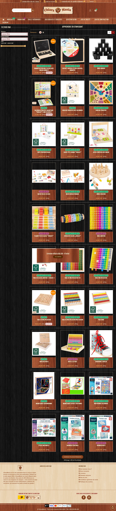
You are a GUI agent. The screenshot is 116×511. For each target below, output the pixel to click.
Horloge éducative (101, 110)
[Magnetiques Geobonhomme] (44, 385)
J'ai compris (58, 256)
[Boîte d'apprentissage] (44, 134)
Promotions (21, 19)
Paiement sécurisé (85, 475)
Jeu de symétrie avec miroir (101, 152)
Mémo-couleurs (101, 194)
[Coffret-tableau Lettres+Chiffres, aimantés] (72, 50)
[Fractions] (101, 301)
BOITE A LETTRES (72, 362)
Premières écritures (72, 445)
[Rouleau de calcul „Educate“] (72, 218)
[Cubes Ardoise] (101, 50)
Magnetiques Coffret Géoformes (72, 403)
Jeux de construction (101, 20)
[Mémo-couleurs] (101, 176)
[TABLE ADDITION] (101, 218)
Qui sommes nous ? (86, 469)
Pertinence (33, 32)
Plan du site (83, 477)
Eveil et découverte (34, 20)
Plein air (5, 23)
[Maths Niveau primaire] (72, 176)
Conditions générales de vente (89, 479)
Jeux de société (85, 20)
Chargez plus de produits (72, 457)
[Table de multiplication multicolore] (72, 301)
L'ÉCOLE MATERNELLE (43, 445)
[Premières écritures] (72, 427)
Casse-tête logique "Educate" (72, 152)
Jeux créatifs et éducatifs (53, 20)
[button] (30, 1)
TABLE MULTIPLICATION (101, 278)
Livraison (83, 473)
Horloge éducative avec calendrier (72, 110)
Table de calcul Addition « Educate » (44, 278)
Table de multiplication (44, 320)
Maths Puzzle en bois (44, 194)
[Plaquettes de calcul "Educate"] (44, 218)
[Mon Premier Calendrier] (101, 385)
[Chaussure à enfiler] (101, 343)
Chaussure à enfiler (101, 362)
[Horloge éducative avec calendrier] (72, 92)
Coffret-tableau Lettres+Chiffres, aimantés (72, 69)
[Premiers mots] (101, 427)
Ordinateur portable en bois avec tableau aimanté (44, 69)
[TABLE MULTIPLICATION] (101, 260)
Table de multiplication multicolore (72, 320)
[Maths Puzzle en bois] (44, 176)
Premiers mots (101, 445)
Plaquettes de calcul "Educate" (43, 236)
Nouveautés (11, 19)
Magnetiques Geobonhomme (44, 403)
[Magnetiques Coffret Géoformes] (72, 385)
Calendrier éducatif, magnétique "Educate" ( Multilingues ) (44, 111)
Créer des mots (43, 362)
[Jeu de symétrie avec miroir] (101, 134)
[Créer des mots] (44, 343)
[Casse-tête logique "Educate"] (72, 134)
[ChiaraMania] (58, 10)
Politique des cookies (86, 481)
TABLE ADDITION (101, 236)
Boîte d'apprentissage (44, 152)
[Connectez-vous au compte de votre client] (91, 10)
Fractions (101, 320)
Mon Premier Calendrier (101, 403)
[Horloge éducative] (101, 92)
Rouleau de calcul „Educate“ (72, 236)
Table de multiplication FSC (73, 278)
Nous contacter (84, 471)
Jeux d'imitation (71, 20)
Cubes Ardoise (101, 68)
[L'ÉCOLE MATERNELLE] (44, 427)
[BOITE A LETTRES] (72, 343)
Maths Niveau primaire (72, 194)
